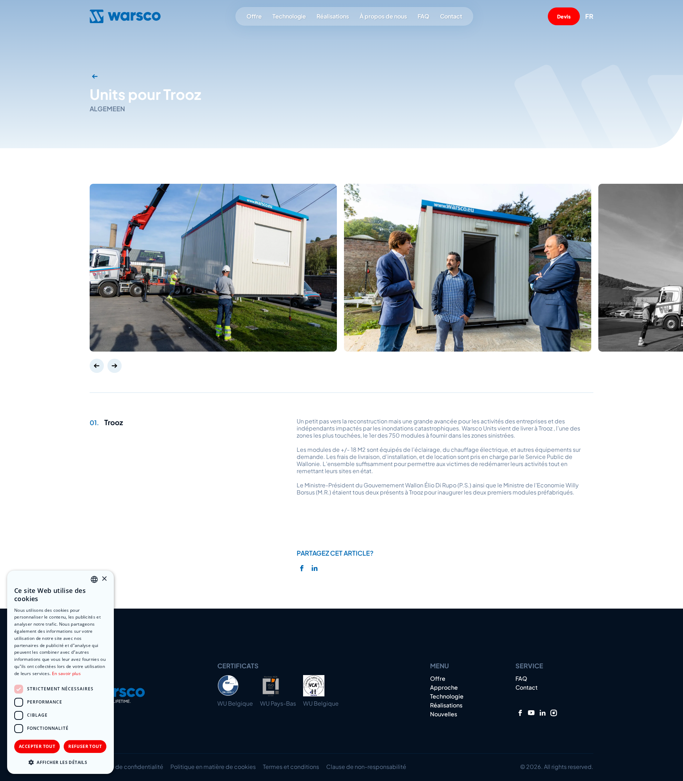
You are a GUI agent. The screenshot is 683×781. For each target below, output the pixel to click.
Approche (444, 687)
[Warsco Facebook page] (520, 713)
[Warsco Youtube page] (531, 713)
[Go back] (95, 76)
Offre (254, 16)
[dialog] (60, 672)
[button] (60, 762)
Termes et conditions (291, 766)
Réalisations (333, 16)
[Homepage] (125, 16)
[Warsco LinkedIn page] (542, 713)
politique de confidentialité (126, 766)
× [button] (104, 579)
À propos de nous (383, 16)
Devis (564, 16)
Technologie (289, 16)
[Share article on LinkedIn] (314, 568)
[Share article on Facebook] (301, 568)
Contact (451, 16)
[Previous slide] (97, 366)
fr (589, 16)
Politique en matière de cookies (213, 766)
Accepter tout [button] (37, 746)
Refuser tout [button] (85, 746)
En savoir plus (66, 673)
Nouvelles (443, 714)
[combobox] (94, 579)
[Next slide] (114, 366)
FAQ (423, 16)
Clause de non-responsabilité (366, 766)
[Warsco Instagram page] (553, 713)
